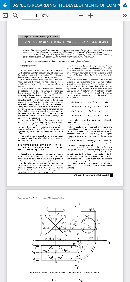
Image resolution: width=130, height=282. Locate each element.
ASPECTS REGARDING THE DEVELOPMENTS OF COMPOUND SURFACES (71, 5)
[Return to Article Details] (5, 5)
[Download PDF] (125, 5)
